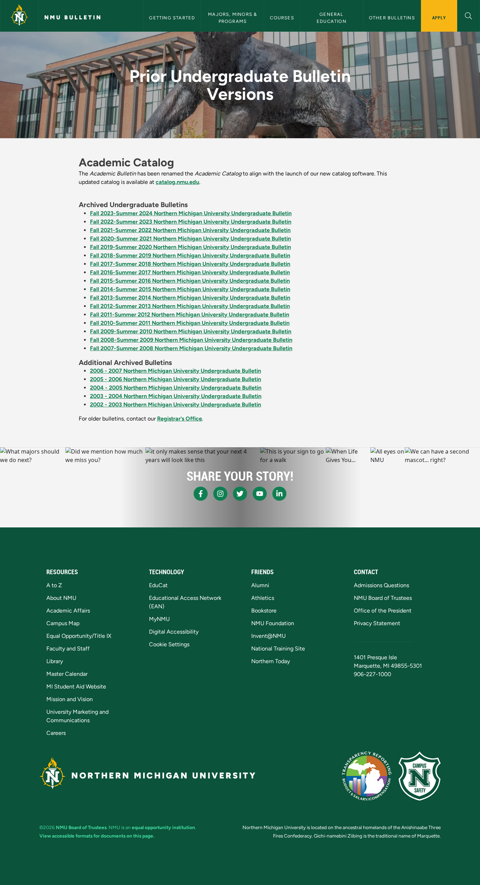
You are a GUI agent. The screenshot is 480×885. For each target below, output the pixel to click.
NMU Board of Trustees (383, 598)
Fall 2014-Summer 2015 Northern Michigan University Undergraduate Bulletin (190, 289)
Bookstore (264, 610)
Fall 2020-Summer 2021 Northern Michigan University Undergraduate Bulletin (190, 238)
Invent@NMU (268, 636)
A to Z (54, 585)
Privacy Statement (377, 623)
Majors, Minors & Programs (233, 18)
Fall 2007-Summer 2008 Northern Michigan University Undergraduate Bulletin (191, 348)
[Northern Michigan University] (19, 16)
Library (54, 661)
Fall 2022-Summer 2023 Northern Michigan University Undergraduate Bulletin (190, 221)
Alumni (260, 585)
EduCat (158, 585)
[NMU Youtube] (260, 494)
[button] (469, 15)
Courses (282, 17)
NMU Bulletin (73, 17)
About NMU (61, 598)
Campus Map (62, 623)
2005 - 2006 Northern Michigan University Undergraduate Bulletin (175, 379)
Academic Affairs (68, 610)
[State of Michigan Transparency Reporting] (366, 776)
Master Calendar (66, 674)
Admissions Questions (381, 585)
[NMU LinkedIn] (279, 494)
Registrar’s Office (179, 418)
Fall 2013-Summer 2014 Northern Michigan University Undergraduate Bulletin (190, 297)
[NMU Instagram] (220, 494)
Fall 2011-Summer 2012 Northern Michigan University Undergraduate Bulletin (189, 314)
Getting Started (172, 17)
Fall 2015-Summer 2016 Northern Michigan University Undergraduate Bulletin (190, 280)
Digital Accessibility (174, 631)
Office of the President (382, 610)
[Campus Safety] (419, 776)
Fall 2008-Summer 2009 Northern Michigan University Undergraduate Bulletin (191, 339)
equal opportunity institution (163, 827)
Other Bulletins (392, 17)
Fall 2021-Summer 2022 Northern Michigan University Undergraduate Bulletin (190, 230)
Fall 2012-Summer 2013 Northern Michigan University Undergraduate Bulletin (190, 306)
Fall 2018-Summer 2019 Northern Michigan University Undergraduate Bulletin (190, 255)
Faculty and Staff (68, 648)
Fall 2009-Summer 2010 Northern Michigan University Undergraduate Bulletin (190, 331)
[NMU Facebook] (201, 494)
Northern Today (270, 661)
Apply (439, 17)
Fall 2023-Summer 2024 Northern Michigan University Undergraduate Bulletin (191, 213)
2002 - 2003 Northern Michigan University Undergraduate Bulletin (175, 404)
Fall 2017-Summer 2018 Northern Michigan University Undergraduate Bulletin (190, 264)
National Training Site (278, 648)
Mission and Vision (69, 699)
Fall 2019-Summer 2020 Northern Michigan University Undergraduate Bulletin (190, 247)
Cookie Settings (169, 644)
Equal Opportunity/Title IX (78, 636)
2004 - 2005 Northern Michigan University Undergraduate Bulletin (175, 387)
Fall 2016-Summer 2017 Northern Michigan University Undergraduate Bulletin (190, 272)
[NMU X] (240, 494)
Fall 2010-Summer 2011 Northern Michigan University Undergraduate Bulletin (190, 323)
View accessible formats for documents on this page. (96, 836)
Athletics (262, 598)
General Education (331, 18)
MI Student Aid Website (76, 686)
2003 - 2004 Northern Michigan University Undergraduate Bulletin (175, 396)
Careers (56, 733)
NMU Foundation (272, 623)
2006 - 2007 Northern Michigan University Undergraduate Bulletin (175, 370)
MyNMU (159, 619)
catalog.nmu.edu (177, 182)
